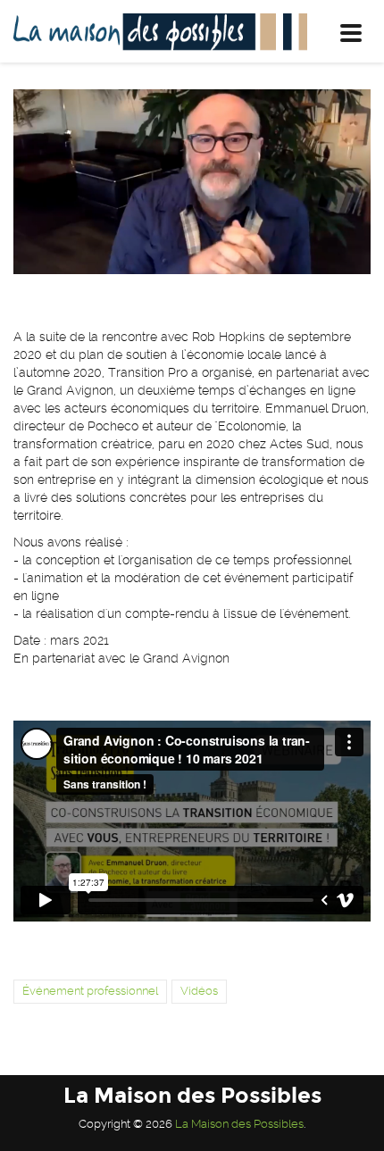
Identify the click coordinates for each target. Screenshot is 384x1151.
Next (344, 182)
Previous (40, 182)
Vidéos (199, 990)
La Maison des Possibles (239, 1123)
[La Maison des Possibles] (153, 31)
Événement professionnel (90, 990)
